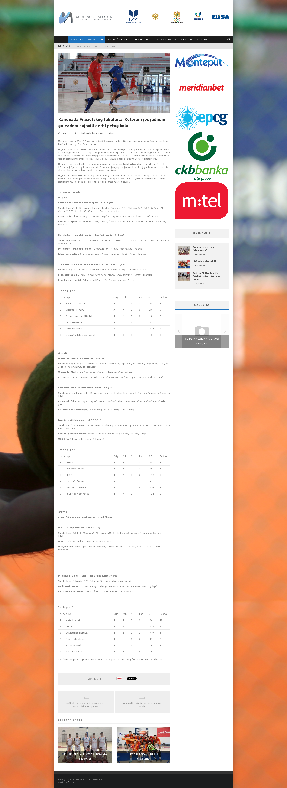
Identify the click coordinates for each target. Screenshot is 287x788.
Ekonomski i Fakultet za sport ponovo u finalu (142, 705)
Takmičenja (116, 39)
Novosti (94, 39)
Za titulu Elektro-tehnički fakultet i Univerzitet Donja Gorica (206, 276)
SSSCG (185, 39)
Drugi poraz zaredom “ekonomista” (85, 754)
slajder (111, 133)
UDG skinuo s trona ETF (143, 754)
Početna (76, 39)
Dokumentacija (164, 39)
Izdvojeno (91, 133)
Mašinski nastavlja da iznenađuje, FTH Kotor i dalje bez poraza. (86, 705)
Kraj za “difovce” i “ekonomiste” (94, 46)
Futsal (82, 133)
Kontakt (203, 39)
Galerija (139, 39)
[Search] (229, 39)
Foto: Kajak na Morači (202, 339)
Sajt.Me (71, 782)
